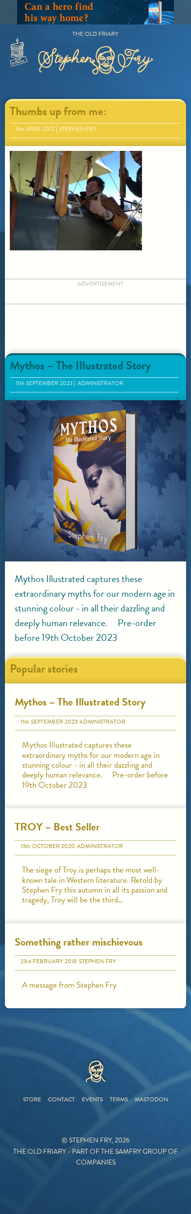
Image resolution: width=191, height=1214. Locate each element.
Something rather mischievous (79, 942)
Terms (119, 1099)
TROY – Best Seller (57, 827)
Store (32, 1099)
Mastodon (151, 1099)
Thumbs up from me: (58, 111)
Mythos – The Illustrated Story (80, 365)
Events (92, 1099)
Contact (61, 1099)
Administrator (100, 383)
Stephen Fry (77, 128)
